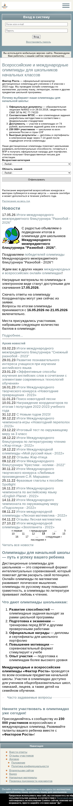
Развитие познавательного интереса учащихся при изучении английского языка (30, 364)
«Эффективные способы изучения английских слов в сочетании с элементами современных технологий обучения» (34, 377)
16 (16, 536)
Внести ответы (18, 752)
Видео (13, 773)
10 (13, 533)
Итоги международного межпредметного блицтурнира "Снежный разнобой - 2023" (35, 352)
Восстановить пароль (38, 41)
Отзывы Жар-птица (31, 457)
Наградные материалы (23, 777)
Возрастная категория (16, 160)
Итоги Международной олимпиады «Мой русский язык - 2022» (33, 451)
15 (63, 533)
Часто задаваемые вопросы (29, 697)
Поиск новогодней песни (36, 399)
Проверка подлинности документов (30, 781)
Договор (14, 759)
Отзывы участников (21, 755)
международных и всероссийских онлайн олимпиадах (36, 271)
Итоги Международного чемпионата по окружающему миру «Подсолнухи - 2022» (30, 504)
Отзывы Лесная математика (38, 519)
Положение (18, 762)
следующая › (54, 536)
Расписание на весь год (16, 201)
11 (23, 533)
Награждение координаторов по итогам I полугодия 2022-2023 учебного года (35, 406)
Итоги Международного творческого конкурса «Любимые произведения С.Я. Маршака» (28, 472)
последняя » (38, 539)
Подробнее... (12, 335)
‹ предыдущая (38, 530)
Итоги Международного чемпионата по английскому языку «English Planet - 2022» (29, 492)
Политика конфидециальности (30, 766)
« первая (17, 530)
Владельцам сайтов (21, 770)
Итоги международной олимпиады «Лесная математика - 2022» (34, 513)
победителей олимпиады (44, 254)
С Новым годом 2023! (33, 414)
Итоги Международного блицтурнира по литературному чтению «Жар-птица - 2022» (34, 441)
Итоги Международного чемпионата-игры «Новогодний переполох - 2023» (36, 422)
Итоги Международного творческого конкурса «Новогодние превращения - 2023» (30, 391)
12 (33, 533)
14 (53, 533)
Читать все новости (17, 545)
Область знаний (12, 168)
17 (27, 536)
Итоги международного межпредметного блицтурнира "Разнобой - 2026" (36, 218)
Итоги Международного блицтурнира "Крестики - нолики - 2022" (33, 463)
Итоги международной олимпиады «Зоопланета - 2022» (28, 525)
